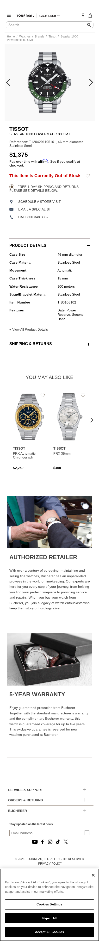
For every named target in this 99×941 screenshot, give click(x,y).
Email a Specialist (34, 209)
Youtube (35, 842)
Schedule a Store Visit (39, 202)
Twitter (65, 842)
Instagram (50, 842)
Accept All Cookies (49, 932)
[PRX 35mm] (70, 431)
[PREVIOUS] (8, 82)
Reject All (49, 918)
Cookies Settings (49, 904)
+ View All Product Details (28, 329)
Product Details (27, 245)
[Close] (93, 875)
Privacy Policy (50, 863)
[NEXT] (91, 82)
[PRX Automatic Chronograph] (29, 431)
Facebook (42, 842)
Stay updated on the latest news (31, 824)
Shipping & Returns (30, 344)
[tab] (49, 243)
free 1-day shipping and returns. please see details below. (44, 188)
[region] (49, 904)
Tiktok (58, 842)
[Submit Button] (87, 832)
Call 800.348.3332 (33, 217)
